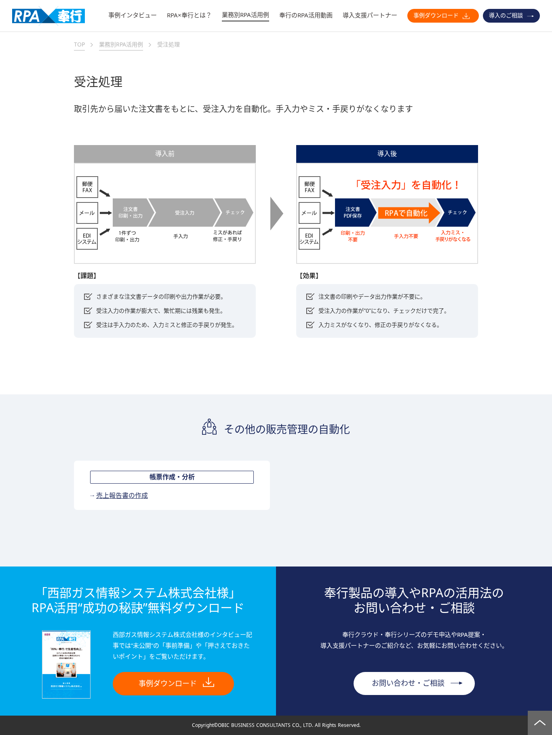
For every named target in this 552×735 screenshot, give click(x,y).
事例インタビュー (132, 15)
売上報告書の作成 (122, 496)
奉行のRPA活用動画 (306, 15)
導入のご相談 (506, 15)
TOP (79, 44)
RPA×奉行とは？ (189, 15)
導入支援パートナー (370, 15)
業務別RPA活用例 (245, 15)
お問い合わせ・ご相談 (408, 683)
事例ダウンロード (436, 15)
